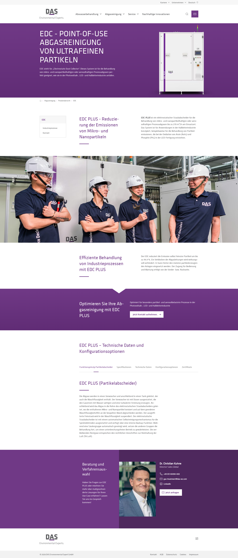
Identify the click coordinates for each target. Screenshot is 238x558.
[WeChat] (189, 539)
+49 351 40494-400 (172, 474)
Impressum (193, 554)
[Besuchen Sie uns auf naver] (196, 539)
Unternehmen (177, 2)
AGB (161, 554)
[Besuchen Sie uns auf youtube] (182, 539)
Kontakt (46, 133)
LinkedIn (167, 484)
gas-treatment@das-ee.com (175, 479)
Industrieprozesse (50, 128)
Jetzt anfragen (172, 492)
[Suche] (183, 14)
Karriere (163, 2)
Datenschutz (171, 554)
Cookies (183, 554)
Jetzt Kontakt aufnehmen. (145, 314)
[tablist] (135, 367)
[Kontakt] (194, 14)
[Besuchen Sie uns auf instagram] (171, 539)
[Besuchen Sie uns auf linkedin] (177, 539)
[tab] (96, 367)
